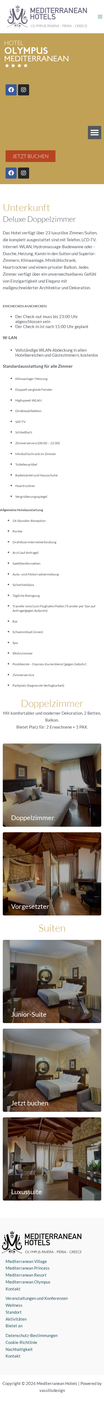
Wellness (14, 1305)
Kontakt (13, 1288)
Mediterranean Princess (28, 1267)
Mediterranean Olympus (28, 1281)
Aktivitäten (16, 1318)
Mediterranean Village (26, 1261)
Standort (14, 1312)
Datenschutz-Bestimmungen (32, 1335)
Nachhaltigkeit (19, 1349)
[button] (94, 132)
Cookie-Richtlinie (21, 1342)
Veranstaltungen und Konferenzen (37, 1298)
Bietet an (14, 1325)
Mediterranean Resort (26, 1274)
